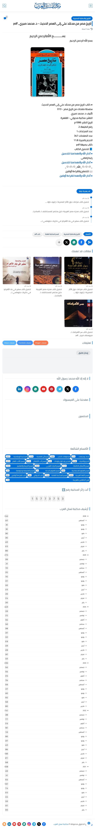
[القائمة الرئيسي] (91, 6)
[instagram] (27, 389)
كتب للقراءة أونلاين (16, 475)
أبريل (82, 537)
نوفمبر (82, 563)
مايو (83, 533)
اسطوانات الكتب (60, 456)
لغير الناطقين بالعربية (47, 480)
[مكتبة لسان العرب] (47, 5)
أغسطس (81, 520)
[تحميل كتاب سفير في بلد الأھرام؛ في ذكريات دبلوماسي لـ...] (16, 270)
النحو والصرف (81, 461)
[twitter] (68, 389)
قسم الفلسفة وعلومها (20, 470)
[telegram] (60, 389)
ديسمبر (81, 559)
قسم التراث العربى (47, 466)
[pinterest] (51, 389)
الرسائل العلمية (38, 456)
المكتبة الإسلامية (16, 456)
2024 (84, 606)
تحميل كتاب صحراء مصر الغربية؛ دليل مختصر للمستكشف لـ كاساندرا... (60, 211)
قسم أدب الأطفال (36, 461)
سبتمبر (81, 567)
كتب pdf (37, 234)
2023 (84, 662)
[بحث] (4, 6)
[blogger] (4, 824)
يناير (83, 550)
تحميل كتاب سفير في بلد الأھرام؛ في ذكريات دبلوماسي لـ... (64, 221)
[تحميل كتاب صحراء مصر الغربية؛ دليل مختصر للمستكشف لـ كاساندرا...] (47, 270)
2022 (84, 710)
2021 (84, 766)
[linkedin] (19, 389)
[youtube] (43, 389)
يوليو (82, 524)
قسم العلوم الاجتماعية (75, 470)
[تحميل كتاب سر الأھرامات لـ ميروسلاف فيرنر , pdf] (78, 313)
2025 (84, 554)
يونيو (82, 529)
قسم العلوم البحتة (48, 470)
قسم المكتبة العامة (52, 234)
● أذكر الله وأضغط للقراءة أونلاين (76, 175)
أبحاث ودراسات (80, 456)
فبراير (82, 546)
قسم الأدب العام (15, 461)
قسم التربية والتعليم (19, 466)
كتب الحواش (35, 475)
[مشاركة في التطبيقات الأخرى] (59, 242)
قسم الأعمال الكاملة (76, 466)
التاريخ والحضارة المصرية (82, 18)
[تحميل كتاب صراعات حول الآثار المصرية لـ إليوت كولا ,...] (78, 270)
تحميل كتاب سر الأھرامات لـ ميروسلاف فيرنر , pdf (82, 334)
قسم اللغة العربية (79, 475)
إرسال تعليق (83, 353)
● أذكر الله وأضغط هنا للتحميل (77, 153)
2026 (84, 516)
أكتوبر (82, 619)
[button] (81, 242)
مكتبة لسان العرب (60, 824)
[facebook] (76, 389)
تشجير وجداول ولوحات (60, 461)
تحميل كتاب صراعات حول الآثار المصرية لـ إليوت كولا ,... (67, 202)
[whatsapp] (35, 389)
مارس (82, 541)
